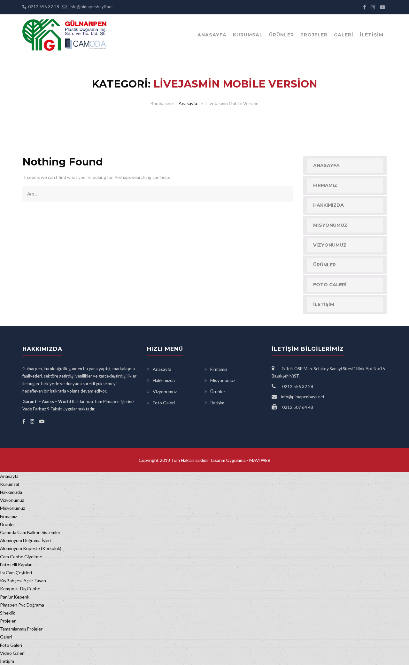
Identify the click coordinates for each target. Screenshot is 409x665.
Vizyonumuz (329, 245)
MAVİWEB (259, 460)
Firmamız (325, 185)
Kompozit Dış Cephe (20, 588)
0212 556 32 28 (43, 6)
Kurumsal (248, 35)
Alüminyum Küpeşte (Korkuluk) (30, 548)
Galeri (343, 35)
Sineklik (7, 612)
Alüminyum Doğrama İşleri (25, 540)
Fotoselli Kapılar (16, 564)
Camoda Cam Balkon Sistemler (30, 532)
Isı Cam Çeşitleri (16, 572)
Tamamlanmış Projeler (21, 628)
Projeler (314, 35)
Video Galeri (12, 653)
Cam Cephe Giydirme (21, 556)
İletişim (371, 35)
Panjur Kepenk (14, 597)
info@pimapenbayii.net (91, 6)
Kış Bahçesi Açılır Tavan (23, 580)
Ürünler (281, 35)
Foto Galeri (330, 284)
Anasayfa (212, 35)
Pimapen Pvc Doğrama (22, 605)
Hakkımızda (328, 205)
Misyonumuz (330, 225)
